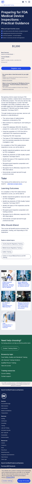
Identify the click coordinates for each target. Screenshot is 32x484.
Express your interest (7, 80)
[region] (16, 476)
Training (3, 425)
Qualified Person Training (8, 363)
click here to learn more (14, 184)
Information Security (5, 430)
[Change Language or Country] (23, 2)
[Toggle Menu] (29, 2)
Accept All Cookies (24, 481)
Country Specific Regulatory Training (13, 243)
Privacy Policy (10, 477)
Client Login (4, 459)
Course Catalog (5, 373)
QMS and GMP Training (8, 5)
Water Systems (4, 406)
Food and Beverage (5, 403)
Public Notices (4, 457)
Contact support (6, 376)
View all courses (6, 365)
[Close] (30, 470)
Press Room (4, 450)
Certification (4, 420)
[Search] (26, 2)
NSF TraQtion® (4, 432)
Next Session (5, 52)
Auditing (3, 418)
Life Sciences (4, 408)
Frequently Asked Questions (7, 454)
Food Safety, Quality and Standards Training (14, 357)
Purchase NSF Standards (8, 466)
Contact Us (3, 445)
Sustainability (4, 435)
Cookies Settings (7, 481)
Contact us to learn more (8, 89)
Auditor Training (7, 251)
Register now (16, 68)
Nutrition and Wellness (6, 410)
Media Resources (5, 452)
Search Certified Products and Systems (12, 390)
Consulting (3, 423)
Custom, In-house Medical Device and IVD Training (14, 256)
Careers (3, 443)
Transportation (4, 413)
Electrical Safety (5, 437)
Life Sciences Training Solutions (10, 360)
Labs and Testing (5, 428)
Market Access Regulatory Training (12, 247)
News (2, 447)
